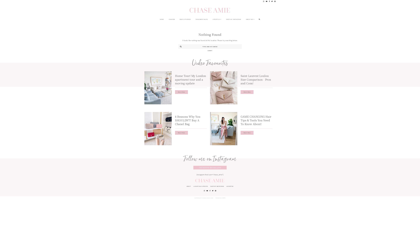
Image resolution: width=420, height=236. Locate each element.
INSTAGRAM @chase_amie (210, 167)
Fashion (172, 19)
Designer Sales (202, 19)
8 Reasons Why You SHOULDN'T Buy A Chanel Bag (187, 120)
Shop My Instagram (233, 19)
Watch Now (181, 92)
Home (162, 19)
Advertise (230, 186)
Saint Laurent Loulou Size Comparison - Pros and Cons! (256, 79)
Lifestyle (216, 19)
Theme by (218, 198)
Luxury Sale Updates (200, 186)
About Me (249, 19)
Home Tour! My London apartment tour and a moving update (190, 79)
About (189, 186)
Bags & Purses (185, 19)
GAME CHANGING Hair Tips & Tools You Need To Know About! (256, 120)
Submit (210, 50)
